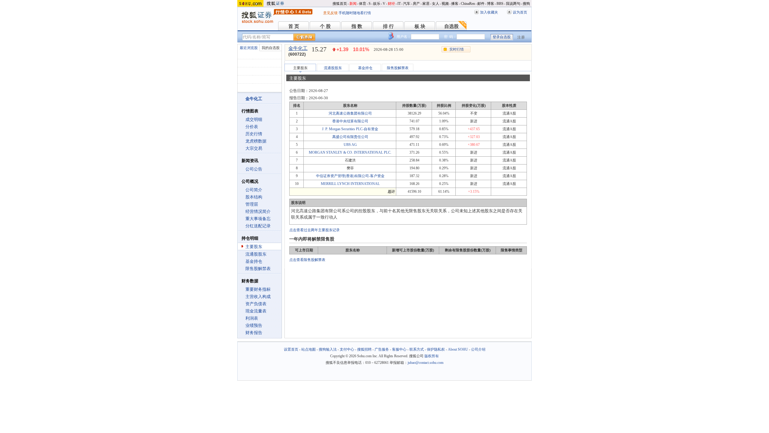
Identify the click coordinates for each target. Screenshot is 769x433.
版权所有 (431, 356)
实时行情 (456, 49)
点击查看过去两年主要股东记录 (314, 230)
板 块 (420, 26)
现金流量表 (255, 311)
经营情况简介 (258, 211)
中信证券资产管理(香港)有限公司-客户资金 (350, 176)
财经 (391, 4)
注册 (521, 37)
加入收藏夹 (489, 12)
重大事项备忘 (258, 218)
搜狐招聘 (364, 349)
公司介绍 (478, 349)
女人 (435, 4)
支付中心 (347, 349)
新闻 (353, 4)
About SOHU (458, 349)
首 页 (293, 26)
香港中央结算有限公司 (350, 121)
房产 (416, 4)
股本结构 (253, 197)
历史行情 (253, 134)
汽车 (406, 4)
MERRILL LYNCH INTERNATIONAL (350, 184)
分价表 (251, 126)
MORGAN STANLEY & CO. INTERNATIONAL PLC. (350, 152)
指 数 (356, 26)
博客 (490, 4)
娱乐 (376, 4)
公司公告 (253, 169)
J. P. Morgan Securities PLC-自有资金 (350, 129)
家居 (426, 4)
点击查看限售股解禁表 (307, 260)
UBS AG (350, 145)
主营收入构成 (258, 296)
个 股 (325, 26)
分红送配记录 (258, 226)
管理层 (251, 204)
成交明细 (253, 119)
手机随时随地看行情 (355, 13)
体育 (362, 4)
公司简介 (253, 190)
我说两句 (513, 4)
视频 (445, 4)
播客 (454, 4)
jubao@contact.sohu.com (425, 363)
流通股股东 (255, 254)
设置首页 (291, 349)
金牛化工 (298, 48)
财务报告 (253, 332)
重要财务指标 (258, 289)
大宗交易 (253, 148)
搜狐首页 (340, 4)
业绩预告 (253, 325)
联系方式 (416, 349)
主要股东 (253, 246)
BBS (500, 4)
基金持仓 (253, 261)
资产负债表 (255, 304)
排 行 (388, 26)
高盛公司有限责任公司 (350, 137)
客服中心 (399, 349)
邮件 (481, 4)
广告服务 (382, 349)
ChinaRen (468, 4)
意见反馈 (330, 13)
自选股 (451, 26)
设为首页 (520, 12)
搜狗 (526, 4)
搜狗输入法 (328, 349)
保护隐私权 (436, 349)
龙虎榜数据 (255, 141)
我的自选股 (271, 48)
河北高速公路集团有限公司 (350, 113)
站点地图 (308, 349)
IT (399, 4)
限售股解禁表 (258, 268)
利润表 (251, 318)
